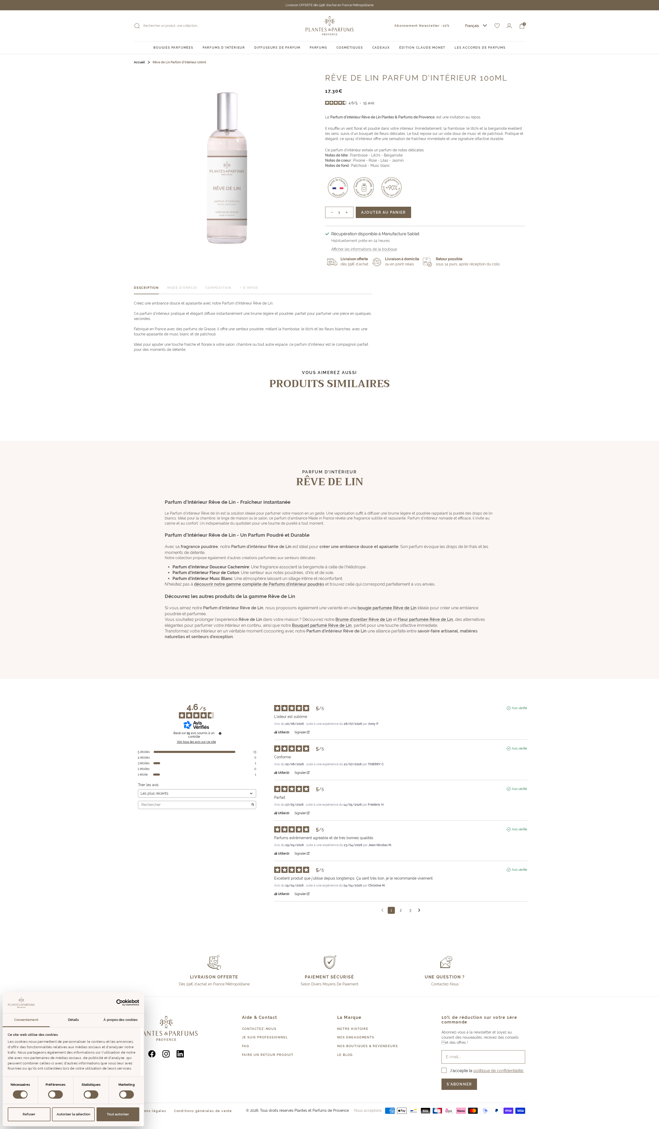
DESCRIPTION (146, 288)
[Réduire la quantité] (329, 212)
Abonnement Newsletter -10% (422, 26)
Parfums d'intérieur (224, 47)
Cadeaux (381, 47)
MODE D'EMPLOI (182, 288)
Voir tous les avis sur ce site (196, 742)
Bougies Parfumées (173, 47)
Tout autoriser (118, 1114)
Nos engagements (355, 1037)
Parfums (318, 47)
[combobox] (476, 26)
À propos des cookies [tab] (120, 1020)
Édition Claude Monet (422, 47)
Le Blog (345, 1055)
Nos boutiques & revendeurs (367, 1046)
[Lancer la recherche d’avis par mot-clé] (253, 804)
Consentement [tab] (26, 1020)
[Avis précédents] (382, 910)
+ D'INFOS (249, 288)
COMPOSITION (218, 288)
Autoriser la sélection (73, 1114)
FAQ (245, 1046)
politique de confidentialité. (498, 1070)
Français (472, 26)
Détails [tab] (73, 1020)
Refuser (29, 1114)
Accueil (139, 62)
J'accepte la (487, 1070)
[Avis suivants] (419, 910)
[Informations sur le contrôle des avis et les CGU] (220, 733)
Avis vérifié (519, 708)
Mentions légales (150, 1111)
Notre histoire (352, 1029)
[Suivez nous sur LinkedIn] (180, 1054)
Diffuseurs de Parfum (277, 47)
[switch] (55, 1094)
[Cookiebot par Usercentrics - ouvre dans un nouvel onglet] (116, 1002)
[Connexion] (509, 25)
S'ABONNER (459, 1084)
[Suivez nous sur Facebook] (152, 1054)
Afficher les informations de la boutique (364, 249)
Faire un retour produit (267, 1055)
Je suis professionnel (265, 1037)
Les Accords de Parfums (480, 47)
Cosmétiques (349, 47)
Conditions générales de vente (203, 1111)
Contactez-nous (259, 1029)
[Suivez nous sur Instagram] (166, 1054)
